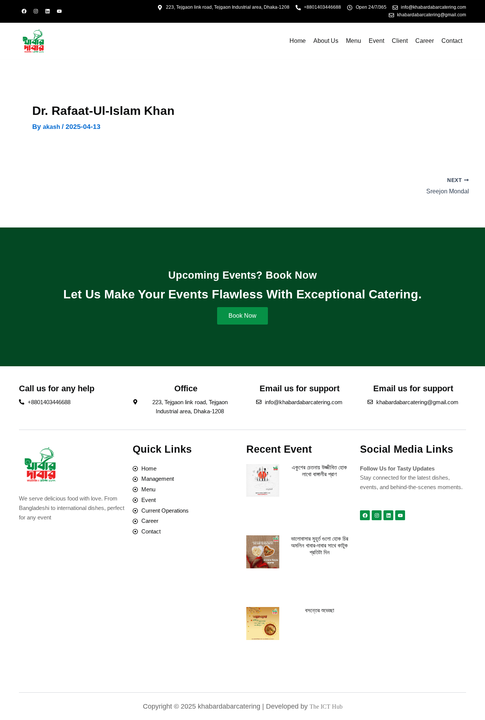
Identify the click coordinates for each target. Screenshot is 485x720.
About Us (325, 41)
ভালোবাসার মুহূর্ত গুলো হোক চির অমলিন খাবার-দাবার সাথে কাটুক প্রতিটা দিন (319, 545)
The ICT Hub (326, 706)
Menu (353, 41)
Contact (451, 41)
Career (424, 41)
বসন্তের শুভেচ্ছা (319, 610)
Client (400, 41)
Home (297, 41)
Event (376, 41)
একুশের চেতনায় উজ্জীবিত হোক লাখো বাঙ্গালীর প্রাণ (319, 470)
